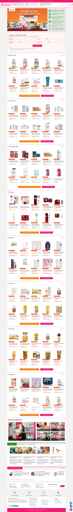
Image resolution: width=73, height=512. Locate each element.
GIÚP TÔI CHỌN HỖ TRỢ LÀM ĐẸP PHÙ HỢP (29, 141)
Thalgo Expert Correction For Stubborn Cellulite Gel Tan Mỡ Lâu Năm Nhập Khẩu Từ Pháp (47, 88)
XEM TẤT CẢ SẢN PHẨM (47, 95)
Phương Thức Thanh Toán (33, 501)
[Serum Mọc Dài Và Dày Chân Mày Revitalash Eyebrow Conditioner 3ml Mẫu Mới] (14, 264)
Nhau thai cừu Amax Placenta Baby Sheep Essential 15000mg (13, 316)
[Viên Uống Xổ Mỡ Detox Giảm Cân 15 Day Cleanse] (48, 401)
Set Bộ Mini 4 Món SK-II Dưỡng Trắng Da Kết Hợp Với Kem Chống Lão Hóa (25, 207)
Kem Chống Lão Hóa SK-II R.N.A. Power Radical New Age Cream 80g (47, 207)
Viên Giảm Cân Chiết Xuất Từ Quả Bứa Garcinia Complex (25, 179)
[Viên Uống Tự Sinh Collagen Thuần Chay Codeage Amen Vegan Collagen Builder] (48, 127)
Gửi (62, 486)
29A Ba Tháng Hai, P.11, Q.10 (19, 499)
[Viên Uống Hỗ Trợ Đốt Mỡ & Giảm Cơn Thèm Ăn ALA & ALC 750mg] (48, 383)
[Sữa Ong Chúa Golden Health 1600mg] (25, 355)
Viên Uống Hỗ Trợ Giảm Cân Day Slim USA (36, 407)
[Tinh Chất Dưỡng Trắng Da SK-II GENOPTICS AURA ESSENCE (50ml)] (14, 218)
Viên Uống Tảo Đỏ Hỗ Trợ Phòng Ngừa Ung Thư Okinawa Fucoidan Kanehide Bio (25, 161)
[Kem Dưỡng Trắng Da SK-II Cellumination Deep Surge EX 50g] (59, 218)
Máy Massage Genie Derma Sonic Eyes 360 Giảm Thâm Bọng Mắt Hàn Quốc (25, 253)
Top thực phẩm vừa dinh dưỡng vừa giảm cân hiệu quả (16, 457)
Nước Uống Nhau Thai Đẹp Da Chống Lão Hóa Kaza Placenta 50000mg (36, 298)
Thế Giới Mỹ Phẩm (58, 495)
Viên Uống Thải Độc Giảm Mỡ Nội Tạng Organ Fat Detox (36, 161)
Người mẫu (18, 471)
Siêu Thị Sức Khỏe (44, 495)
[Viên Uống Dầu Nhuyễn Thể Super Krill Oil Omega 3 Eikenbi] (14, 155)
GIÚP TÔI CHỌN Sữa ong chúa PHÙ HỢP (29, 369)
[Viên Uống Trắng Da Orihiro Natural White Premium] (25, 109)
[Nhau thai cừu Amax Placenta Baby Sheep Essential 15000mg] (14, 309)
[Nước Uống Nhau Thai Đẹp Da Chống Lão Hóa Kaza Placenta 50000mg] (36, 291)
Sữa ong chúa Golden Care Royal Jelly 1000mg (48, 344)
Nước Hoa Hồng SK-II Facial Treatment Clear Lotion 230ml (36, 225)
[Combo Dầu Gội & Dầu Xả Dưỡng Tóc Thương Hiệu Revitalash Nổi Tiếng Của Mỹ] (48, 264)
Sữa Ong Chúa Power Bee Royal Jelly (59, 344)
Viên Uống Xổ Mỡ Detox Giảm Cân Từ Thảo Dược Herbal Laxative (36, 70)
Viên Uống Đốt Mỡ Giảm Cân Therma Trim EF (13, 88)
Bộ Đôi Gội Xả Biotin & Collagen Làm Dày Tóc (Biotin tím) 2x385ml (47, 253)
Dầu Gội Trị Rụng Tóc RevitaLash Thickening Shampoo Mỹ (58, 271)
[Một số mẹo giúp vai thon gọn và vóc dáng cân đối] (56, 450)
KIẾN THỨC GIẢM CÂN (47, 4)
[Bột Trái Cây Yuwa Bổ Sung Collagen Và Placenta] (14, 291)
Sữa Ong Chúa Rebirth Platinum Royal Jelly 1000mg (36, 362)
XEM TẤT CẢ (62, 55)
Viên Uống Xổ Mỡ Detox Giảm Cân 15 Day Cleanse (47, 407)
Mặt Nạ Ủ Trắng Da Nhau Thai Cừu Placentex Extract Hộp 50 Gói (25, 298)
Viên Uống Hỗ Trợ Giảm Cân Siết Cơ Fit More (36, 88)
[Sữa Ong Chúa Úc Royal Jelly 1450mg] (59, 355)
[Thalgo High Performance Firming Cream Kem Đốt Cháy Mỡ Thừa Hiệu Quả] (59, 81)
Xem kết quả (37, 45)
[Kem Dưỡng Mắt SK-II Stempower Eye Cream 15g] (25, 218)
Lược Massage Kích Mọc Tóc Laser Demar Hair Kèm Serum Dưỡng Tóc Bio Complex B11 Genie (36, 253)
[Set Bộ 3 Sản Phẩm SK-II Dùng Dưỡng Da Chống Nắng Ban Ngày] (14, 200)
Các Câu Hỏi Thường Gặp (58, 502)
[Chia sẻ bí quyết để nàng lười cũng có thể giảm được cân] (29, 450)
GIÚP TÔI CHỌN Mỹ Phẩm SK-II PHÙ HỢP (29, 232)
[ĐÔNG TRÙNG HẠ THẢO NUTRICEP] (59, 291)
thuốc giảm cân (33, 510)
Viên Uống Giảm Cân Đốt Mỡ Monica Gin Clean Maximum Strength (24, 88)
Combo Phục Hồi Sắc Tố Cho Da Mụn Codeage (13, 134)
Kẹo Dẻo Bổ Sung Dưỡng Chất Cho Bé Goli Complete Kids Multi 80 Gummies (47, 179)
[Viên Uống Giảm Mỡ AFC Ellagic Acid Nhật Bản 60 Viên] (14, 383)
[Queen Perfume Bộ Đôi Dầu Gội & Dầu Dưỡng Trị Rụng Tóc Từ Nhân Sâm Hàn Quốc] (25, 264)
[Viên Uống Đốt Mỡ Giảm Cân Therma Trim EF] (14, 81)
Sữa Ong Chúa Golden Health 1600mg (24, 362)
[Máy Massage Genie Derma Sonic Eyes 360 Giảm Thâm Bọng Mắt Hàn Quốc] (25, 246)
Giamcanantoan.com (43, 509)
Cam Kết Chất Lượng (32, 502)
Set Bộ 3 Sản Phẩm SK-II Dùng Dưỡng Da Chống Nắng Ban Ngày (13, 207)
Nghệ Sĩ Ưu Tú (40, 471)
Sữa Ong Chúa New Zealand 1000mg (46, 362)
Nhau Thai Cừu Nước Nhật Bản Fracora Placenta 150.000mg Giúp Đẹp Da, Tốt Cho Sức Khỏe (48, 298)
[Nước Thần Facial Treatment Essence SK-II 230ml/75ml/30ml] (36, 200)
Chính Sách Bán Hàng (44, 504)
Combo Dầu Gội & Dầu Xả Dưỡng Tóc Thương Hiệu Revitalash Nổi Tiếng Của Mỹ (47, 271)
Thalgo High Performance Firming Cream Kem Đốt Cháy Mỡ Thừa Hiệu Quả (58, 88)
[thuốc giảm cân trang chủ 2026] (27, 19)
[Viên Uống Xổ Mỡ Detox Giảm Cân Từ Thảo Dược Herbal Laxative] (36, 63)
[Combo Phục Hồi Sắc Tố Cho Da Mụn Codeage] (14, 127)
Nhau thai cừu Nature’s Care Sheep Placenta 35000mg (36, 316)
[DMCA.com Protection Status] (11, 506)
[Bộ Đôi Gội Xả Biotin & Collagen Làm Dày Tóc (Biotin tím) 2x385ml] (48, 246)
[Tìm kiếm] (60, 5)
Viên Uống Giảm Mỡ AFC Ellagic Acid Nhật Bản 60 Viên (13, 390)
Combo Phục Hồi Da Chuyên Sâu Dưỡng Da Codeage (24, 134)
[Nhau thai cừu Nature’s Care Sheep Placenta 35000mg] (36, 309)
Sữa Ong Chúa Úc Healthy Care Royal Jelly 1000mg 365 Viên (25, 344)
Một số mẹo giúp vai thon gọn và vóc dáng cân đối (56, 457)
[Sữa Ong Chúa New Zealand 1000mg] (48, 355)
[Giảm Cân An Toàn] (6, 4)
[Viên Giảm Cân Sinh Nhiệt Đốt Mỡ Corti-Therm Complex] (25, 63)
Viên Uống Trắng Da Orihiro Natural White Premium (24, 116)
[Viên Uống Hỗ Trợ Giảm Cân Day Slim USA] (36, 401)
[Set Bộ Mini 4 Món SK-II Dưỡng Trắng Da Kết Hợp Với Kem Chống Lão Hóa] (25, 200)
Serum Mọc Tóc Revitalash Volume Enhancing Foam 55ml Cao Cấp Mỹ (59, 253)
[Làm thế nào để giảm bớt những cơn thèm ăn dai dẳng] (43, 450)
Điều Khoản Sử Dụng (32, 504)
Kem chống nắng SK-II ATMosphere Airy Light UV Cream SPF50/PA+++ (47, 225)
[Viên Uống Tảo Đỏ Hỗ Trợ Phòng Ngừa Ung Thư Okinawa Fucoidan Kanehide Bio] (25, 155)
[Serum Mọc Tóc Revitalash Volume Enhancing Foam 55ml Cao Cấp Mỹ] (59, 246)
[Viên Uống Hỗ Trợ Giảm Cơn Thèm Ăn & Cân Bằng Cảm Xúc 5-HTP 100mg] (36, 383)
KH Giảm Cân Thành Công (33, 4)
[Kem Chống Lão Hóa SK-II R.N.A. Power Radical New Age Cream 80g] (48, 200)
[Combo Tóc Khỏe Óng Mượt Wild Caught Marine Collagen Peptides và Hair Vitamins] (36, 127)
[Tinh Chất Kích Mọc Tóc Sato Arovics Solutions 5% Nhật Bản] (14, 246)
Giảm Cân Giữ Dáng (14, 495)
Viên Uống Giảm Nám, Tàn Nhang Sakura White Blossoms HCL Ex (59, 134)
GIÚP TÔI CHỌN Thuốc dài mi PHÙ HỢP (29, 278)
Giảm (12, 68)
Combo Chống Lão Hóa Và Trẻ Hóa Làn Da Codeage (59, 116)
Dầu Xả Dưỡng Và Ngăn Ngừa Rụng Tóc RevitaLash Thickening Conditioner (36, 271)
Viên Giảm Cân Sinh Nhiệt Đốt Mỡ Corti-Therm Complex (25, 70)
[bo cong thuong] (15, 506)
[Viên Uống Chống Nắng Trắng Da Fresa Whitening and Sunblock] (14, 109)
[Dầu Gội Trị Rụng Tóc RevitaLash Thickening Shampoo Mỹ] (59, 264)
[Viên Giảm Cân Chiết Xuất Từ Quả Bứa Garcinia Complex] (25, 172)
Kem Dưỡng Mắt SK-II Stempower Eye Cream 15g (25, 225)
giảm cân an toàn (39, 510)
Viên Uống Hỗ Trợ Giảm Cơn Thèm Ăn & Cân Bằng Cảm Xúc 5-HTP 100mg (36, 390)
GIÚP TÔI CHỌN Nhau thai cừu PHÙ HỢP (29, 323)
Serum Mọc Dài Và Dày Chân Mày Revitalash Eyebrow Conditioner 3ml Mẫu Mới (13, 271)
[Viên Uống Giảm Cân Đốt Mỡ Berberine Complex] (14, 63)
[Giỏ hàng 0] (72, 5)
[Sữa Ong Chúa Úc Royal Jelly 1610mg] (14, 355)
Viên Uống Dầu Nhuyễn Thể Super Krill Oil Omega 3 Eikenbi (13, 161)
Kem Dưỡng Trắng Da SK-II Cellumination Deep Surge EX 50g (59, 225)
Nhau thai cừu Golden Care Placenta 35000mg (25, 316)
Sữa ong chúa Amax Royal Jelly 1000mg (36, 344)
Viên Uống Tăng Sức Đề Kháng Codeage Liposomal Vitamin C (59, 161)
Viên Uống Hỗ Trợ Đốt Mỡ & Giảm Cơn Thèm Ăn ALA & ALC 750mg (47, 390)
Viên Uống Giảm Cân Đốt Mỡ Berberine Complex (13, 70)
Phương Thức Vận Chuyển (45, 501)
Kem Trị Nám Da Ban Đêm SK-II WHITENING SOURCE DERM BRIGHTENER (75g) (59, 207)
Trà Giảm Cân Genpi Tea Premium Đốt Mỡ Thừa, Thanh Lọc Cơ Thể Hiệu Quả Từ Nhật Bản (24, 390)
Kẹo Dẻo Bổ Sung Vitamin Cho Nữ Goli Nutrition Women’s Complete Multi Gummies (58, 179)
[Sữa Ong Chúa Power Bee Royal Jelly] (59, 337)
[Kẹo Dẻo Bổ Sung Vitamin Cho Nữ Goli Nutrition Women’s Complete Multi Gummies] (59, 172)
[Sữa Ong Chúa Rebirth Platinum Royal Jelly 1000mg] (36, 355)
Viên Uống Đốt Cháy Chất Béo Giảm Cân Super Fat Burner (58, 70)
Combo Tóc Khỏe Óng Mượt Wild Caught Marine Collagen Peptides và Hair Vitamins (36, 134)
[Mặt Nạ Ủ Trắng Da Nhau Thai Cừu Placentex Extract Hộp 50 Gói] (25, 291)
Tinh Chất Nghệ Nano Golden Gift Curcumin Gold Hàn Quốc (36, 116)
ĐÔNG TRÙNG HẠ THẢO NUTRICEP (58, 298)
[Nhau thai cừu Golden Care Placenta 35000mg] (25, 309)
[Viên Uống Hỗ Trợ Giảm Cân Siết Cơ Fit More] (36, 81)
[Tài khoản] (69, 5)
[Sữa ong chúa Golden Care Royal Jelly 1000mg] (48, 337)
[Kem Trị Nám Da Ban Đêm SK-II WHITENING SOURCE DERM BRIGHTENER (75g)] (59, 200)
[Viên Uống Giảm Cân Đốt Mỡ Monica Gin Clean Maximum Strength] (25, 81)
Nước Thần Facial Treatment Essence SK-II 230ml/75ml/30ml (36, 207)
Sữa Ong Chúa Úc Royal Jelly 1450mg (58, 362)
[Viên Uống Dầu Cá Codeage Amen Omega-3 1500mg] (14, 172)
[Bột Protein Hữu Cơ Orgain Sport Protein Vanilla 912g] (36, 172)
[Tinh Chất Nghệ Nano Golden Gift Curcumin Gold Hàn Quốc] (36, 109)
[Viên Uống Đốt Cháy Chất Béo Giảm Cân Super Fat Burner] (59, 63)
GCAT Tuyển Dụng (57, 501)
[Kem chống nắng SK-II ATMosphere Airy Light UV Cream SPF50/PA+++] (48, 218)
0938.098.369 (55, 26)
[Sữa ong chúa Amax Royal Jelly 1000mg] (36, 337)
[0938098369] (71, 509)
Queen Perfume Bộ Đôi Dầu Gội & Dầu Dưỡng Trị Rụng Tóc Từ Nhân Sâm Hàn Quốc (25, 271)
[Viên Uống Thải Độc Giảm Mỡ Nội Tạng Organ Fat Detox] (36, 155)
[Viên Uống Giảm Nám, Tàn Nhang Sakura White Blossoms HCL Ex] (59, 127)
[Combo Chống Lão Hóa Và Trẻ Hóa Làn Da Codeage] (59, 109)
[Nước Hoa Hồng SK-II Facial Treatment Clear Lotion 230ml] (36, 218)
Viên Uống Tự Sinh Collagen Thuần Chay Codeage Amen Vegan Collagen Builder (47, 134)
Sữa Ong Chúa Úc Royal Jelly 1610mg (13, 362)
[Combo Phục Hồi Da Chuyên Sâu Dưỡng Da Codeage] (25, 127)
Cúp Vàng (62, 471)
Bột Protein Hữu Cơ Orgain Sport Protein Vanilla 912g (36, 179)
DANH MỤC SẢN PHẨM (20, 4)
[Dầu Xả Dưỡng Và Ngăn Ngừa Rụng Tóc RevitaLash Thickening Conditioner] (36, 264)
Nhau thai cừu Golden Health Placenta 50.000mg (47, 316)
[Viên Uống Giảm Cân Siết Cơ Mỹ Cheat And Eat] (48, 63)
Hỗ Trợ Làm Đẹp (29, 495)
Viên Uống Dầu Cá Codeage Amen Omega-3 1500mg (13, 179)
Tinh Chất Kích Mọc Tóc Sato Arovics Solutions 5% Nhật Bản (13, 253)
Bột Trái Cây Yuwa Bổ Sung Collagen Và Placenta (13, 298)
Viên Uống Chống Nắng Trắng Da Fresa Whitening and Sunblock (13, 116)
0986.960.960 (61, 29)
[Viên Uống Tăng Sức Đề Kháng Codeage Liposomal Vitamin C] (59, 155)
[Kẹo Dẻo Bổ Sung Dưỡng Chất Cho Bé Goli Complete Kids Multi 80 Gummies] (48, 172)
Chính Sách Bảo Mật (32, 505)
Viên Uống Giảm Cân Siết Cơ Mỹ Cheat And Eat (47, 70)
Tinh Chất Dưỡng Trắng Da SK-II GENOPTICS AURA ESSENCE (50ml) (14, 225)
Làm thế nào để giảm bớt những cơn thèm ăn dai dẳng (43, 457)
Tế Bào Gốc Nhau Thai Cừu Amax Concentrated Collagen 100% (58, 316)
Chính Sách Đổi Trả (44, 502)
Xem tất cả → (61, 465)
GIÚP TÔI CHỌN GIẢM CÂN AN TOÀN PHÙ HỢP (29, 95)
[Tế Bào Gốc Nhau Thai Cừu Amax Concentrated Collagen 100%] (59, 309)
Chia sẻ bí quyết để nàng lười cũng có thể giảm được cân (29, 457)
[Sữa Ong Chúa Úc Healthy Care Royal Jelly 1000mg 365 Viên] (25, 337)
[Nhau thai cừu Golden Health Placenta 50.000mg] (48, 309)
